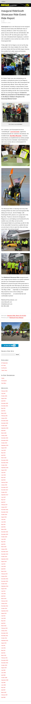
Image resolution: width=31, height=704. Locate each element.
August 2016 (4, 517)
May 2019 (3, 452)
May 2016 (3, 524)
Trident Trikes (4, 370)
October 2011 (4, 638)
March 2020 (3, 433)
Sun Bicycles (4, 367)
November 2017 (4, 489)
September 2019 (4, 445)
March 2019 (3, 457)
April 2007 (3, 689)
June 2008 (3, 685)
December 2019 (4, 437)
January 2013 (4, 603)
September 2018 (4, 467)
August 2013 (4, 588)
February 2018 (4, 482)
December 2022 (4, 403)
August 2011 (3, 643)
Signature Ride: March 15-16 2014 (16, 315)
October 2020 (4, 425)
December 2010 (4, 660)
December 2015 (4, 531)
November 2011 (4, 635)
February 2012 (4, 628)
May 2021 (3, 408)
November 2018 (4, 462)
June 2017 (3, 497)
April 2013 (3, 596)
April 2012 (3, 623)
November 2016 (4, 512)
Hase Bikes (3, 383)
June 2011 (3, 647)
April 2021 (3, 410)
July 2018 (3, 472)
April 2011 (3, 652)
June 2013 (3, 593)
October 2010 (4, 665)
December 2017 (4, 487)
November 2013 (4, 581)
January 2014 (4, 576)
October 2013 (4, 583)
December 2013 (4, 578)
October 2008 (4, 677)
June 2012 (3, 618)
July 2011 (3, 645)
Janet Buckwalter (14, 131)
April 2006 (3, 697)
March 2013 (3, 598)
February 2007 (4, 694)
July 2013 (3, 591)
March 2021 (3, 413)
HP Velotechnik (4, 363)
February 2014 (4, 573)
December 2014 (4, 551)
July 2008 (3, 682)
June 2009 (3, 672)
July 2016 (3, 519)
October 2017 (4, 492)
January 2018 (4, 484)
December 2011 (4, 633)
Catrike (2, 378)
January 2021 (4, 418)
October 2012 (4, 608)
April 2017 (3, 502)
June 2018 (3, 475)
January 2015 (4, 549)
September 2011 (4, 640)
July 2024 (3, 393)
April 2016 (3, 526)
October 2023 (4, 395)
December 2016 (4, 509)
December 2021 (4, 405)
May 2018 (3, 477)
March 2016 (3, 529)
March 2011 (3, 655)
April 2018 (3, 479)
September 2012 (4, 610)
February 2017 (4, 504)
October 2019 (4, 442)
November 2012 (4, 605)
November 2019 (4, 440)
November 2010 (4, 662)
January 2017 (4, 507)
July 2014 (3, 563)
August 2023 (4, 398)
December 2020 (4, 420)
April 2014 (3, 568)
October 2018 (4, 465)
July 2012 (3, 615)
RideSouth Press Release (16, 317)
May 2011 (3, 650)
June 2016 (3, 521)
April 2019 (3, 455)
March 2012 (3, 625)
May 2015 (3, 541)
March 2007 (3, 692)
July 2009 (3, 670)
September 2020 (4, 428)
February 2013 (4, 601)
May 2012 (3, 620)
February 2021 (4, 415)
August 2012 (4, 613)
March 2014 (3, 571)
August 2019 (4, 447)
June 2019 (3, 450)
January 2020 (4, 435)
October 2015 (4, 536)
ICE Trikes (3, 365)
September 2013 (4, 586)
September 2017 (4, 494)
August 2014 (4, 561)
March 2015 (3, 546)
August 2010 (4, 667)
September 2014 (4, 559)
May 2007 (3, 687)
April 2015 (3, 544)
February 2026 (4, 391)
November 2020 (4, 423)
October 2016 (4, 514)
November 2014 (4, 554)
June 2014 (3, 566)
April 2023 (3, 400)
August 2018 (4, 470)
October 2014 (4, 556)
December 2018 (4, 460)
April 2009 (3, 675)
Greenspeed (4, 380)
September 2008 (4, 680)
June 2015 (3, 539)
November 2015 (4, 534)
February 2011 (4, 657)
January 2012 (4, 630)
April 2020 (3, 430)
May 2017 (3, 499)
